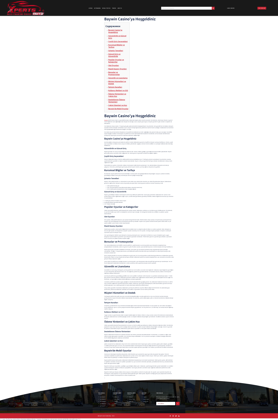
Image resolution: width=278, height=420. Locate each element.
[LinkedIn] (179, 416)
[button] (261, 8)
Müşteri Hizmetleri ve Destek (117, 82)
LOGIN (228, 8)
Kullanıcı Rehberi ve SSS (118, 90)
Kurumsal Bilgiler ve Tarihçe (116, 46)
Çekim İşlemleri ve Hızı (117, 105)
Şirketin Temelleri (115, 50)
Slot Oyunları (113, 65)
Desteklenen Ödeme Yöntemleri (116, 100)
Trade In (114, 8)
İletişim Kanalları (115, 87)
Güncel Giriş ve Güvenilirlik (114, 55)
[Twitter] (176, 416)
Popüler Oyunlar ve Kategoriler (116, 60)
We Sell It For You (106, 8)
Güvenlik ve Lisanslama (117, 78)
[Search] (213, 8)
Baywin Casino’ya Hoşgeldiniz (115, 31)
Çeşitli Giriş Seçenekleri (118, 41)
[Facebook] (170, 416)
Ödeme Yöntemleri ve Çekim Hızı (117, 95)
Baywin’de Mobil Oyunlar (118, 108)
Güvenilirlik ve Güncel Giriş (117, 37)
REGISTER (232, 8)
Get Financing (97, 8)
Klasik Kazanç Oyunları (117, 69)
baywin (106, 120)
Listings (90, 8)
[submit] (178, 403)
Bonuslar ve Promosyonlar (114, 73)
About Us (120, 8)
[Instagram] (173, 416)
